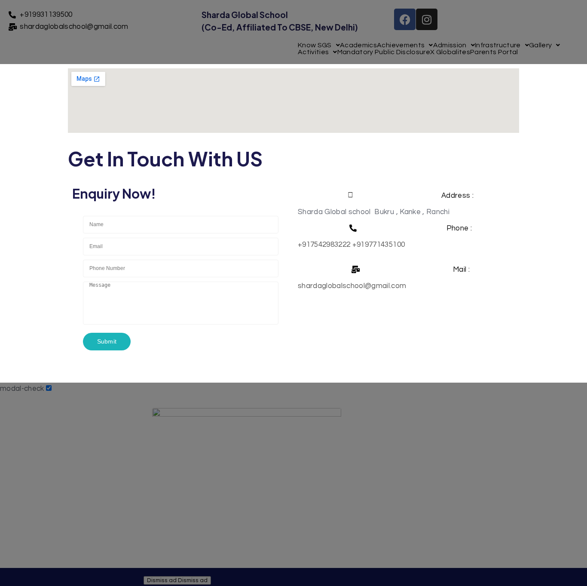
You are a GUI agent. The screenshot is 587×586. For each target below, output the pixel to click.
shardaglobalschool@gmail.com (352, 286)
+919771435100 (378, 245)
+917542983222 (324, 245)
